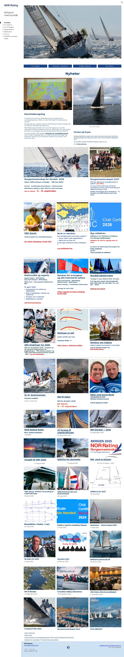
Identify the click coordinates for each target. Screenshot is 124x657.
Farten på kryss (29, 633)
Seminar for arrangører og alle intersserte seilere (41, 640)
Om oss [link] (6, 34)
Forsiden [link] (7, 22)
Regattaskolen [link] (9, 29)
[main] (72, 73)
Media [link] (6, 38)
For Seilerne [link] (8, 25)
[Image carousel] (72, 31)
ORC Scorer (28, 635)
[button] (122, 2)
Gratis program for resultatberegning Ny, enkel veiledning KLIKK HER (49, 637)
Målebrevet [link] (8, 32)
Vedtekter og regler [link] (11, 36)
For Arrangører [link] (9, 27)
